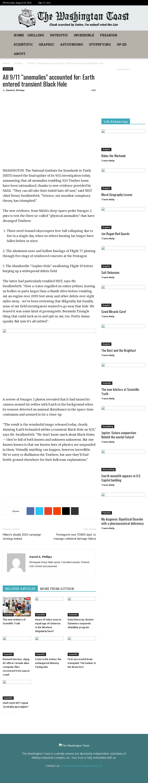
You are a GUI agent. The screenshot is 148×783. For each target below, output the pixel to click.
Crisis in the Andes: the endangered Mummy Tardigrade (48, 663)
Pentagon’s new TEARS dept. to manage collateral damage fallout (75, 536)
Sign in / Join (44, 2)
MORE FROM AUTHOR (57, 589)
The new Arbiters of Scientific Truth (120, 391)
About (19, 54)
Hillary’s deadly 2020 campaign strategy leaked (22, 536)
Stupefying (100, 44)
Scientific (23, 44)
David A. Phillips (15, 90)
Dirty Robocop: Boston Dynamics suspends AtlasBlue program (80, 623)
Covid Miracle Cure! (113, 311)
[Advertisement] (49, 483)
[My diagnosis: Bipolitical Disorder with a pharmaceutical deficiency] (123, 504)
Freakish (108, 35)
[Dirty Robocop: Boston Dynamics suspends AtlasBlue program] (82, 606)
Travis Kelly (107, 160)
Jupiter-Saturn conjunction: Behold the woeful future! (118, 434)
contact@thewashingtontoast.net (81, 766)
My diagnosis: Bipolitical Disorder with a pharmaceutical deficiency (122, 521)
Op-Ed (122, 44)
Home (19, 35)
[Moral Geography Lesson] (123, 179)
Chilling (35, 35)
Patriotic (59, 35)
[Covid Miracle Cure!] (123, 296)
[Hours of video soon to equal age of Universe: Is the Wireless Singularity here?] (49, 606)
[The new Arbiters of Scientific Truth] (17, 606)
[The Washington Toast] (74, 18)
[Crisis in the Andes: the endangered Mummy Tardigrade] (49, 646)
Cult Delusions (110, 272)
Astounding (71, 44)
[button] (140, 35)
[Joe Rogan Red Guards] (123, 218)
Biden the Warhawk (113, 155)
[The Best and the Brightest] (123, 335)
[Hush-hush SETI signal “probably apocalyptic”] (17, 690)
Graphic (46, 44)
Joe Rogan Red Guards (115, 233)
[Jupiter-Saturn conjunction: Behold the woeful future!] (123, 417)
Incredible (84, 35)
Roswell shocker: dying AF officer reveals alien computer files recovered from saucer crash (16, 667)
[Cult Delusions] (123, 257)
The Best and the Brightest (118, 350)
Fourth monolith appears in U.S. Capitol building (121, 477)
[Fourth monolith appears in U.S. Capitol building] (123, 460)
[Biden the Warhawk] (123, 140)
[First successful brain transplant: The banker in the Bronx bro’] (82, 646)
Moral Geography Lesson (116, 194)
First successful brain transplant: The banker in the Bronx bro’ (82, 663)
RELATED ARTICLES (20, 589)
